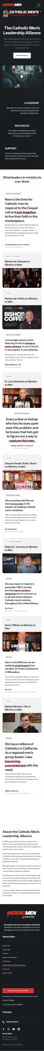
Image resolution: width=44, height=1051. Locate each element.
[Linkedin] (19, 1029)
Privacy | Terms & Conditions (12, 1044)
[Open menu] (39, 5)
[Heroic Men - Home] (12, 5)
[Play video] (22, 76)
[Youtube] (14, 1029)
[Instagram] (9, 1029)
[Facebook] (4, 1029)
